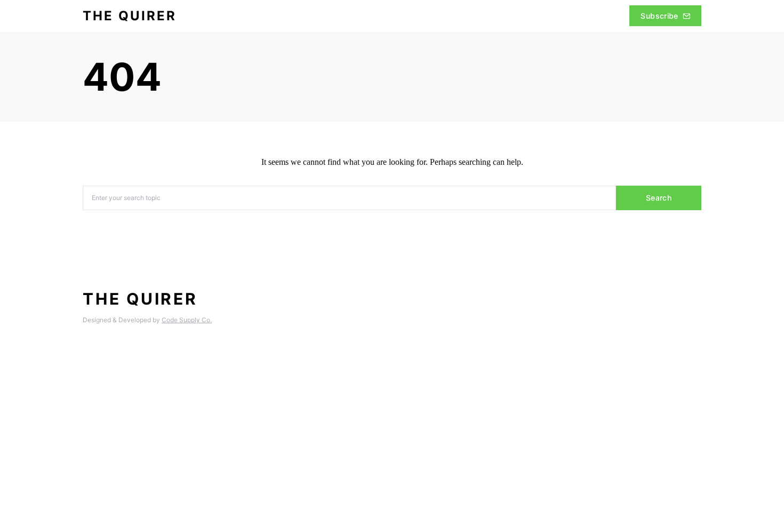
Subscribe (659, 15)
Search (658, 197)
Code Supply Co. (187, 320)
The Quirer (130, 15)
